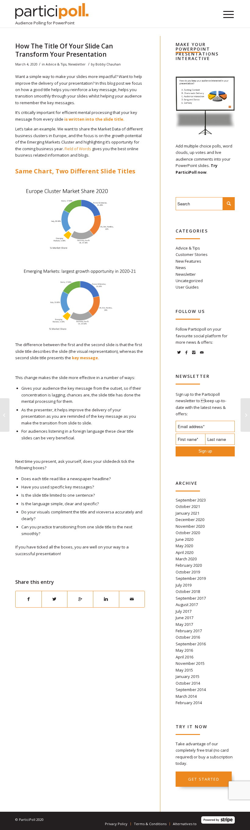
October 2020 (188, 532)
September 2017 (191, 598)
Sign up (205, 451)
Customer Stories (192, 254)
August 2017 (187, 604)
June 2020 (184, 539)
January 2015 (187, 676)
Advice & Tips (56, 64)
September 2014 (191, 689)
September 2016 (191, 644)
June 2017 (184, 617)
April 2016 (184, 657)
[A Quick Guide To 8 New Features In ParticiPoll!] (4, 415)
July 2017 (183, 611)
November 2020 (190, 526)
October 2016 (188, 637)
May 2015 (184, 670)
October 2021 (188, 506)
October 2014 (188, 683)
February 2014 (189, 702)
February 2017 (189, 630)
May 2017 (184, 624)
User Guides (187, 287)
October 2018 (188, 591)
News (181, 267)
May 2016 (184, 650)
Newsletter (77, 64)
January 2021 (187, 513)
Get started (204, 779)
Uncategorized (189, 280)
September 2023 (191, 500)
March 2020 (186, 559)
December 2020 (190, 519)
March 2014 (186, 696)
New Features (188, 261)
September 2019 (191, 578)
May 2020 (184, 545)
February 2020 (189, 565)
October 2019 (188, 572)
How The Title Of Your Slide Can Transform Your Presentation (64, 50)
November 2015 (190, 663)
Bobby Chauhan (108, 64)
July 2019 (183, 585)
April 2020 (184, 552)
